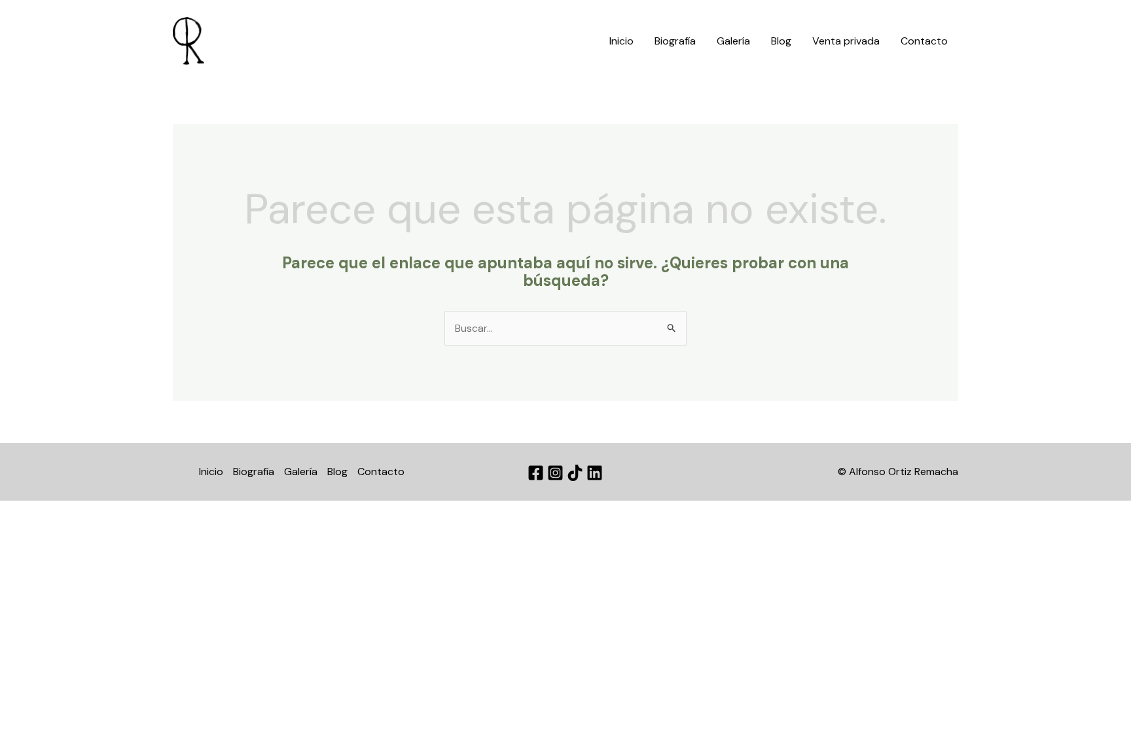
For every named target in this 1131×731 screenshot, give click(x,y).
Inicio (621, 41)
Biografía (675, 41)
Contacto (924, 41)
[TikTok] (575, 473)
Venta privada (846, 41)
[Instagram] (555, 473)
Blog (781, 41)
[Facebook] (536, 473)
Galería (733, 41)
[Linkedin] (594, 473)
